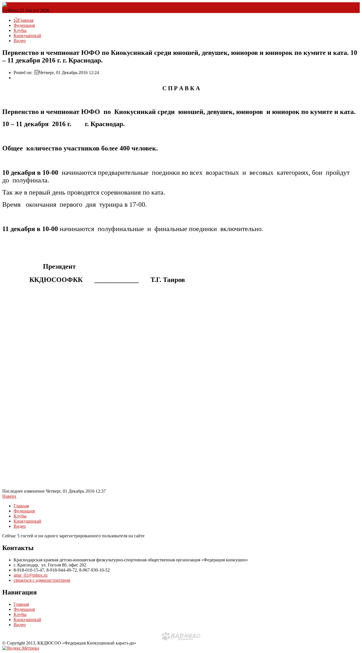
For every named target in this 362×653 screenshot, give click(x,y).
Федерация (24, 25)
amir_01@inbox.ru (31, 575)
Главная (21, 505)
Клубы (20, 30)
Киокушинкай (27, 35)
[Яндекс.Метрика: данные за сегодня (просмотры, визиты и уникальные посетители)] (20, 648)
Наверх (9, 496)
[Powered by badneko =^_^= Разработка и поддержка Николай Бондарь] (181, 636)
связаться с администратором (42, 580)
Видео (20, 40)
